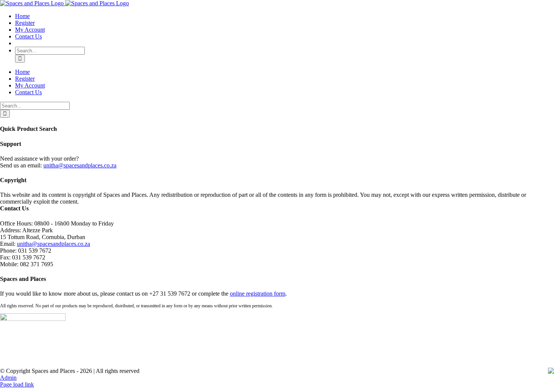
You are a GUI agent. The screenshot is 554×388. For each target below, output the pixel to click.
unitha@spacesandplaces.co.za (79, 165)
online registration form (257, 293)
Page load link (17, 384)
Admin (8, 377)
